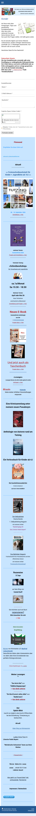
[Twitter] (11, 150)
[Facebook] (8, 150)
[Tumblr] (16, 150)
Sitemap (14, 809)
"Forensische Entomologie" (18, 564)
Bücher (5, 649)
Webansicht (31, 810)
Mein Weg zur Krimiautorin (21, 728)
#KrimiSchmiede (19, 320)
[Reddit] (13, 150)
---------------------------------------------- (18, 325)
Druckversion (7, 809)
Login (32, 809)
